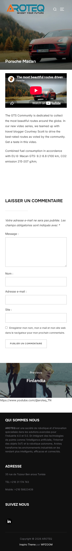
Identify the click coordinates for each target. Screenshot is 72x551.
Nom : (9, 273)
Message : (12, 233)
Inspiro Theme (27, 544)
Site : (8, 309)
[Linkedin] (9, 521)
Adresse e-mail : (16, 291)
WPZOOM (47, 544)
